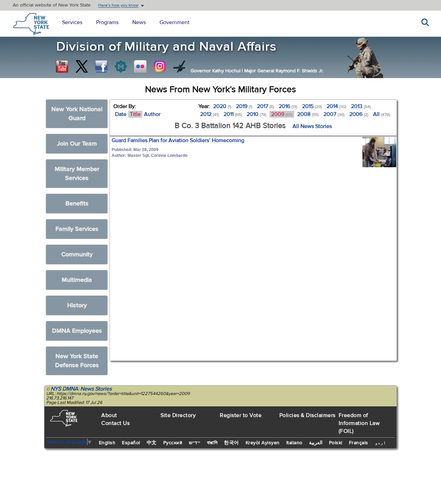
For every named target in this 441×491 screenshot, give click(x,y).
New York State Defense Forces (77, 360)
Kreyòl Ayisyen (263, 443)
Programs (107, 22)
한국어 (231, 443)
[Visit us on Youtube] (62, 66)
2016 (288, 106)
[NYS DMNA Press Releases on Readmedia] (120, 66)
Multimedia (77, 280)
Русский (173, 443)
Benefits (77, 203)
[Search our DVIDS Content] (179, 66)
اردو (380, 443)
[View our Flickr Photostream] (140, 66)
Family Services (77, 229)
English (107, 443)
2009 (282, 114)
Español (131, 443)
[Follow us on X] (81, 66)
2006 (358, 114)
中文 (152, 443)
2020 (222, 106)
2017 (265, 106)
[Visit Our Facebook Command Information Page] (101, 66)
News (139, 22)
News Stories (96, 388)
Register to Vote (240, 415)
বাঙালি (212, 443)
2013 (361, 106)
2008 (308, 114)
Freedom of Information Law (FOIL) (359, 423)
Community (77, 254)
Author (152, 114)
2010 (256, 114)
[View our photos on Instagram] (160, 66)
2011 (233, 114)
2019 (244, 106)
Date (120, 114)
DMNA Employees (77, 331)
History (77, 305)
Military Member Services (77, 173)
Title (135, 114)
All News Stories (312, 126)
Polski (335, 443)
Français (358, 443)
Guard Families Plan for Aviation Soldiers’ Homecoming (178, 140)
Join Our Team (77, 144)
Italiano (294, 443)
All (381, 114)
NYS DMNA (64, 388)
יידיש (195, 443)
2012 (209, 114)
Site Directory (178, 415)
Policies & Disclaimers (307, 415)
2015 (312, 106)
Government (174, 22)
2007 (334, 114)
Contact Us (115, 423)
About (109, 415)
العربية (315, 443)
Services (72, 22)
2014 (336, 106)
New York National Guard (76, 113)
